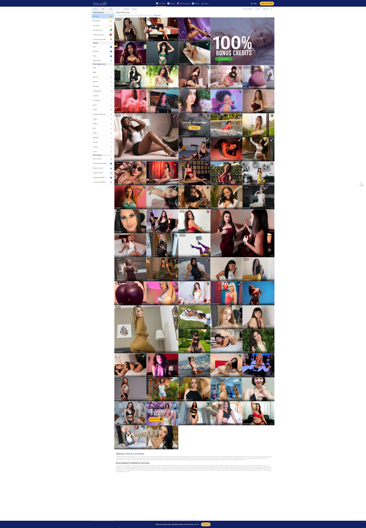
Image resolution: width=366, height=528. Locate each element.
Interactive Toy (97, 30)
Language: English (99, 177)
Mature (95, 124)
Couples (95, 96)
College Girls (97, 91)
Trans (110, 9)
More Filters (97, 60)
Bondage (96, 86)
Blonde (95, 82)
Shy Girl (95, 142)
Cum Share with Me (99, 39)
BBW (94, 72)
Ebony (95, 105)
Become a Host (98, 168)
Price (94, 56)
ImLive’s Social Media (100, 163)
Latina (95, 119)
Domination (96, 100)
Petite (95, 133)
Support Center (98, 173)
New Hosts (96, 21)
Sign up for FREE (266, 3)
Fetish (95, 110)
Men (103, 9)
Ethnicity (95, 51)
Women (95, 9)
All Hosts (96, 16)
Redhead (96, 138)
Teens (95, 152)
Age (94, 46)
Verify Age (205, 524)
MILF (94, 128)
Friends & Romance (99, 114)
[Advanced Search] (272, 9)
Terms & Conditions (99, 182)
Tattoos (95, 147)
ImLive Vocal (97, 159)
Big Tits (95, 77)
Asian (94, 68)
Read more (157, 15)
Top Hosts (96, 25)
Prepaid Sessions (98, 35)
